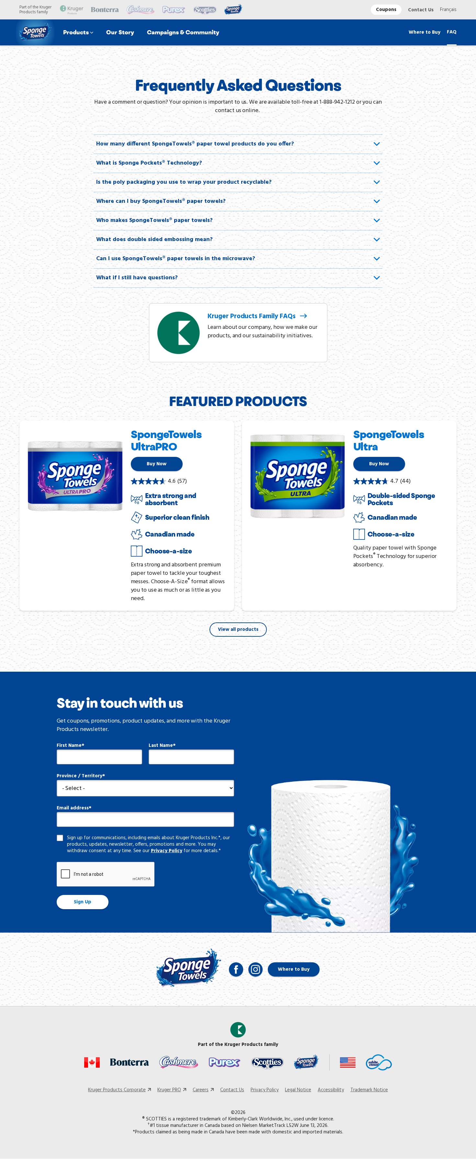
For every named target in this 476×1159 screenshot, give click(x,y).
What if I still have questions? (137, 278)
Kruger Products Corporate (117, 1090)
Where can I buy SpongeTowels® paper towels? (161, 201)
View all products (238, 629)
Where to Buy (424, 32)
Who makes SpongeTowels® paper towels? (154, 220)
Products (76, 32)
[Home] (35, 32)
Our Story (120, 32)
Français (448, 9)
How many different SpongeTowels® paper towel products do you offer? (195, 144)
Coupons (386, 10)
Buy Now (156, 464)
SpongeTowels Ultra (388, 440)
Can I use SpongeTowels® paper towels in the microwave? (175, 259)
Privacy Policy (166, 851)
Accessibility (331, 1090)
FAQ (452, 32)
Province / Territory (79, 776)
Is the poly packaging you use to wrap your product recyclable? (184, 182)
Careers (201, 1090)
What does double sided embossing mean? (154, 240)
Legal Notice (298, 1090)
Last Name (161, 745)
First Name (69, 745)
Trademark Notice (369, 1090)
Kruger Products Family (252, 316)
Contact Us (421, 10)
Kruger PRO (169, 1090)
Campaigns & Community (183, 32)
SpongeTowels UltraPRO (166, 440)
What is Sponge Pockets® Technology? (149, 163)
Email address (73, 808)
